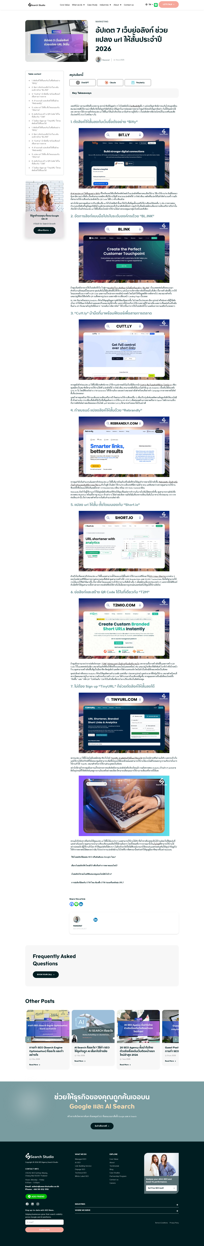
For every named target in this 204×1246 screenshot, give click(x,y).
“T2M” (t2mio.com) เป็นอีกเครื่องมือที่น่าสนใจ (120, 664)
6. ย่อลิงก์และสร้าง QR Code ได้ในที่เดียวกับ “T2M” (46, 115)
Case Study (92, 5)
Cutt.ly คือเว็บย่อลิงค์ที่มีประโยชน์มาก (156, 385)
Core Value (65, 5)
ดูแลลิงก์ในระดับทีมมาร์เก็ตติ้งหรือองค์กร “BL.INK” (129, 288)
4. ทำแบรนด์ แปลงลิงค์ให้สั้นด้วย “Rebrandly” (45, 102)
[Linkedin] (81, 904)
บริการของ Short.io (157, 576)
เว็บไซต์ (156, 844)
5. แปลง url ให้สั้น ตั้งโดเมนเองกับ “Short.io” (46, 108)
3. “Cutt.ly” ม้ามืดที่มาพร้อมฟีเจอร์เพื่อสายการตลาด (46, 95)
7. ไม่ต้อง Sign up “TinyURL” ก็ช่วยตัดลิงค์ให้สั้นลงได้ (46, 122)
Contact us (129, 5)
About (116, 5)
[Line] (76, 904)
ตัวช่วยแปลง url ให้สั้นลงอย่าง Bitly (85, 193)
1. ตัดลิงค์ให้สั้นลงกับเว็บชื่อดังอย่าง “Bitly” (46, 81)
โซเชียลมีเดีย (135, 106)
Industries (104, 5)
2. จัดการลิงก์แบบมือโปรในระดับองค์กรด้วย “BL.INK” (45, 88)
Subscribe (44, 1230)
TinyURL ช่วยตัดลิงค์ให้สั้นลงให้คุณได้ (126, 758)
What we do (77, 5)
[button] (176, 1039)
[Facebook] (72, 904)
